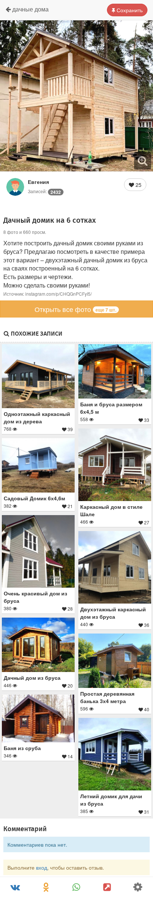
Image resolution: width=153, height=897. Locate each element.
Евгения (38, 181)
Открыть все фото (75, 309)
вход (41, 867)
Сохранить (129, 10)
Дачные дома (30, 9)
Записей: (44, 191)
